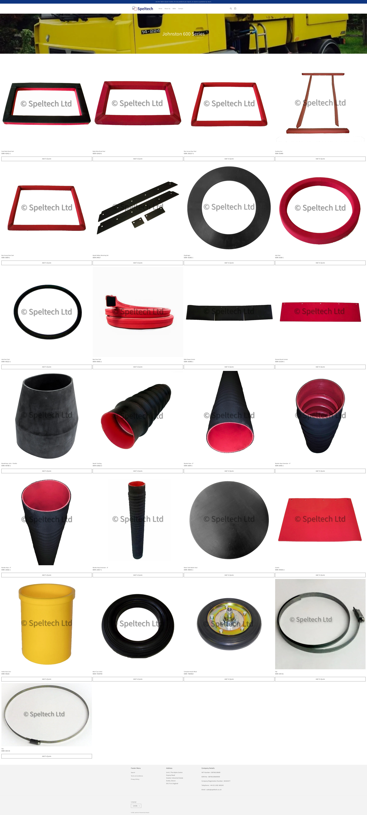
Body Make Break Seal (99, 151)
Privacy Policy (135, 779)
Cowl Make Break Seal (7, 151)
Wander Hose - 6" (189, 463)
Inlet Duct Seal (5, 359)
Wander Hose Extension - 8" (100, 567)
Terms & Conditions (137, 776)
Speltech (137, 812)
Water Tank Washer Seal (190, 567)
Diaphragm (187, 255)
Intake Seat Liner (6, 671)
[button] (231, 8)
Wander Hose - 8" (6, 567)
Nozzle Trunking (97, 463)
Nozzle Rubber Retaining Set (100, 255)
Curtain (277, 567)
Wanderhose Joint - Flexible (9, 463)
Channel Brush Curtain (281, 359)
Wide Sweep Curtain (189, 359)
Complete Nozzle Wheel (190, 671)
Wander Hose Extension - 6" (283, 463)
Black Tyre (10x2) (97, 671)
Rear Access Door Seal (190, 151)
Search (133, 772)
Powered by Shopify (144, 812)
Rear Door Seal (97, 359)
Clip (276, 671)
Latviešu (135, 806)
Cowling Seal (278, 151)
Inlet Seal (277, 255)
